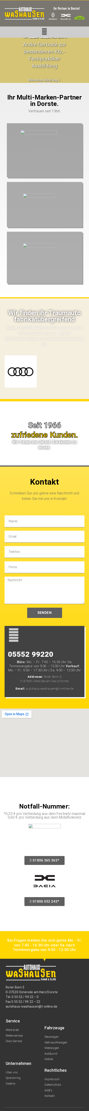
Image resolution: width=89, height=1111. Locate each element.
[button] (4, 60)
